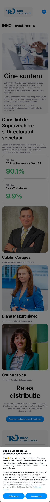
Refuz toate (13, 496)
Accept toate (36, 496)
